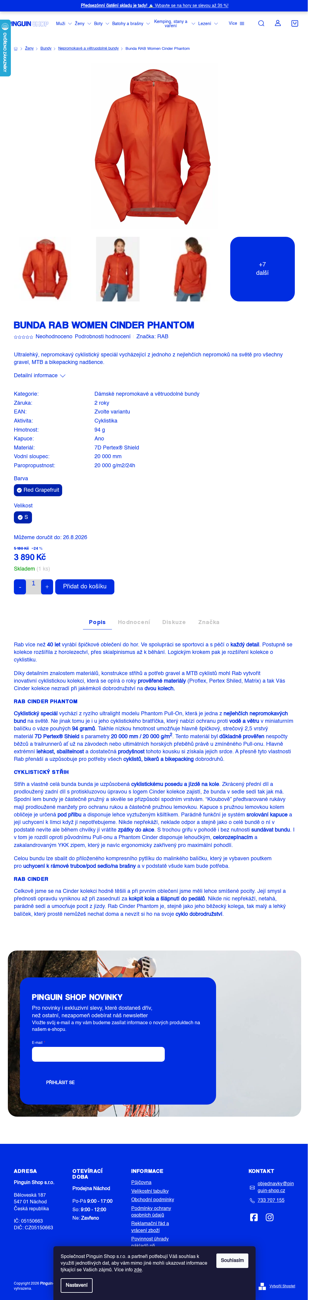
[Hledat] (261, 23)
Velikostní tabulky (150, 1191)
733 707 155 (271, 1200)
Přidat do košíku (85, 587)
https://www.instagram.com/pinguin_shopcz (269, 1217)
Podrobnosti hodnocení (103, 336)
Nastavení (77, 1285)
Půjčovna (141, 1182)
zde (138, 1270)
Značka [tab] (209, 622)
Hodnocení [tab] (134, 622)
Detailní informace (36, 375)
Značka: (152, 336)
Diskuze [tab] (174, 622)
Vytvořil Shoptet (282, 1286)
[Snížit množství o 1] (20, 586)
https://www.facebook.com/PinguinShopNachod (254, 1217)
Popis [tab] (97, 622)
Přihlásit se (60, 1083)
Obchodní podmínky (152, 1200)
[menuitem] (64, 24)
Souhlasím (232, 1260)
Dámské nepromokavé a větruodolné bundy (146, 394)
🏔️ (154, 6)
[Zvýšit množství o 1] (47, 586)
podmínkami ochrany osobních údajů (126, 1069)
